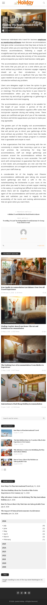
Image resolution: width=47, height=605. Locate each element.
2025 (4, 544)
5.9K (44, 407)
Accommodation (10, 22)
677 (45, 370)
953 (45, 332)
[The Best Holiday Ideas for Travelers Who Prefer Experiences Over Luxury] (6, 442)
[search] (44, 3)
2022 (4, 555)
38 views (19, 293)
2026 (4, 521)
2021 (4, 559)
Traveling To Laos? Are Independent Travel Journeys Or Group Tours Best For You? (23, 221)
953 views (16, 331)
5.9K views (16, 407)
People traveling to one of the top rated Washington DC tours (22, 580)
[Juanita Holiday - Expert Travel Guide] (23, 2)
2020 (4, 563)
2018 (4, 567)
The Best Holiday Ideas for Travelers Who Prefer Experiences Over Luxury (29, 441)
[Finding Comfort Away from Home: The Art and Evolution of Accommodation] (23, 310)
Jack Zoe (7, 30)
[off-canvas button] (3, 3)
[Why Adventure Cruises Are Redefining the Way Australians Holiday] (6, 452)
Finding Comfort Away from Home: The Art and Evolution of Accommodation (19, 327)
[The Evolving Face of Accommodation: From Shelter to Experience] (23, 349)
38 (45, 293)
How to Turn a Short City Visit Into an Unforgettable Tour (26, 460)
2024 (4, 548)
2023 (4, 552)
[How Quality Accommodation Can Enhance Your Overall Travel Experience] (23, 271)
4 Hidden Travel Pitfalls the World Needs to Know (23, 214)
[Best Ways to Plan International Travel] (6, 433)
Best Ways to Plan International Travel (26, 430)
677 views (16, 370)
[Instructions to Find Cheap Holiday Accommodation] (23, 388)
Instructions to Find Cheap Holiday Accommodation (21, 404)
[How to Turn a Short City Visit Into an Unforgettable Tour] (6, 462)
